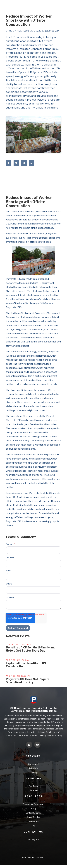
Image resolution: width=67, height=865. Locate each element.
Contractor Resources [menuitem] (34, 804)
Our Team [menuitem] (33, 786)
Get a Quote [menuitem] (34, 839)
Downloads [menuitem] (33, 821)
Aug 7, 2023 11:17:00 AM (18, 660)
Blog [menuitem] (33, 808)
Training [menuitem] (33, 772)
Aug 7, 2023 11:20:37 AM (18, 676)
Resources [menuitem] (33, 796)
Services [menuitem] (33, 756)
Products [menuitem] (33, 790)
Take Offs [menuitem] (33, 768)
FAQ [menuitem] (34, 826)
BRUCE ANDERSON (17, 31)
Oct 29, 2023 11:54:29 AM (18, 644)
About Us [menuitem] (33, 778)
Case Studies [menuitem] (33, 817)
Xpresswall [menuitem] (33, 764)
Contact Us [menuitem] (33, 831)
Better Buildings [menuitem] (33, 813)
